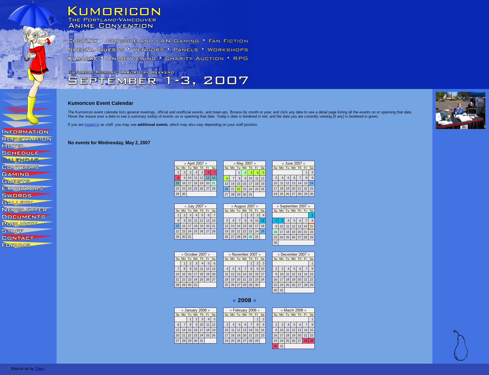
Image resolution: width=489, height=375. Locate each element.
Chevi (39, 368)
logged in (92, 124)
